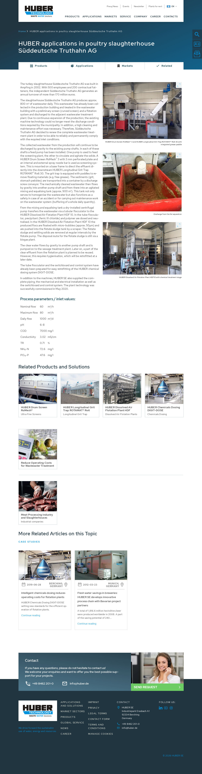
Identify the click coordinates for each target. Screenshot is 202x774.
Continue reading (30, 615)
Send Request (145, 687)
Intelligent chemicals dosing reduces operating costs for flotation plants (43, 595)
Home (22, 31)
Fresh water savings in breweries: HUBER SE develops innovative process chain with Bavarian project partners (99, 599)
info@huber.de (79, 683)
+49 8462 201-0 (43, 683)
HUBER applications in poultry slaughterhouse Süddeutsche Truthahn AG (76, 31)
